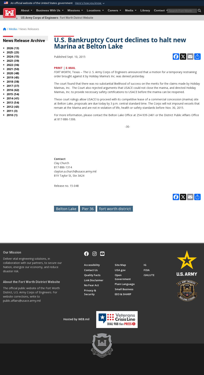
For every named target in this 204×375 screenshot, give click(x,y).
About (25, 10)
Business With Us (48, 10)
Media (129, 10)
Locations (94, 10)
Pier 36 (88, 208)
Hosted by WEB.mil (76, 319)
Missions (74, 10)
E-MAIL (71, 68)
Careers (113, 10)
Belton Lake (66, 208)
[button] (90, 3)
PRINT (58, 68)
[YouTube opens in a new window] (102, 253)
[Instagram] (94, 253)
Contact (160, 10)
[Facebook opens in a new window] (86, 253)
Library (145, 10)
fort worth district (115, 208)
